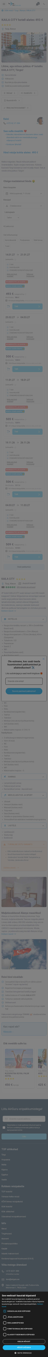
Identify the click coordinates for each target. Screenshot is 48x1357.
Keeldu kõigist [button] (24, 1341)
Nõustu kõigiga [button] (24, 1347)
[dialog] (24, 1324)
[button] (24, 1353)
